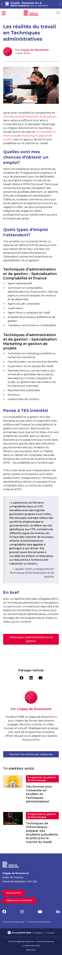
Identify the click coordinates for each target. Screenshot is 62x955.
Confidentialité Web (31, 945)
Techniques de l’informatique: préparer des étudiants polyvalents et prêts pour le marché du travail (42, 833)
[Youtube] (40, 911)
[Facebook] (4, 911)
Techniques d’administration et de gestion (29, 116)
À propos (50, 933)
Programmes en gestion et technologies (42, 779)
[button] (4, 12)
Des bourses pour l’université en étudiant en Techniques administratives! (39, 794)
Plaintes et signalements (39, 922)
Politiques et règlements (13, 922)
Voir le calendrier (29, 4)
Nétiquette (31, 949)
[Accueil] (10, 864)
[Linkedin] (58, 911)
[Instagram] (22, 911)
